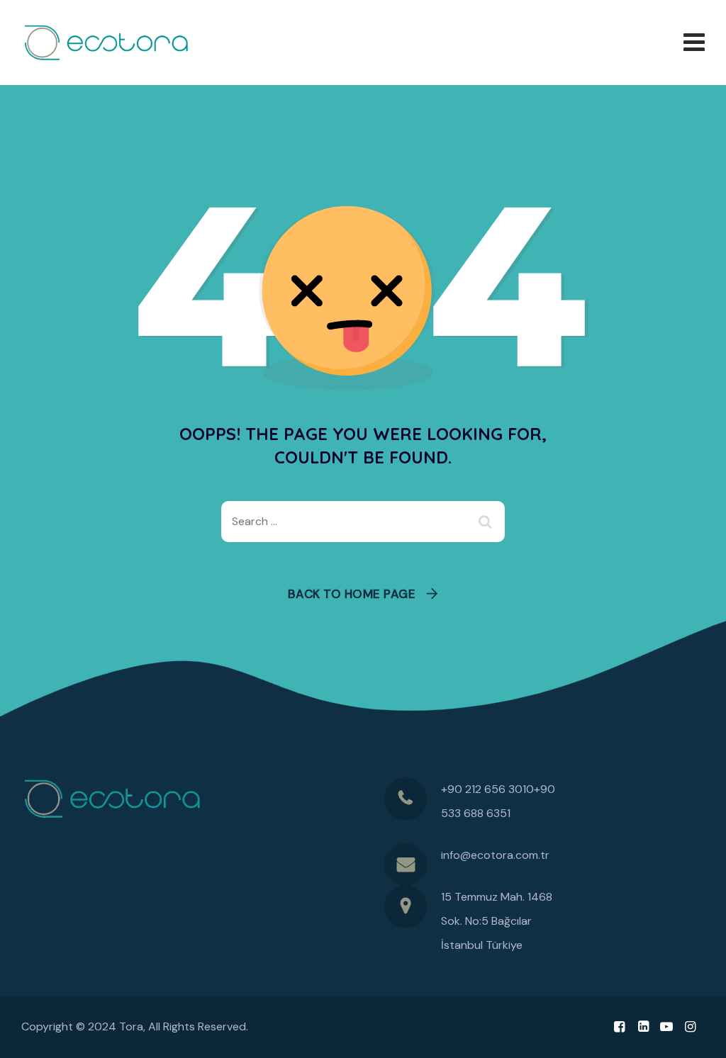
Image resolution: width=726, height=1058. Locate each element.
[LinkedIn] (643, 1027)
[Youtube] (667, 1027)
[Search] (487, 521)
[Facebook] (619, 1027)
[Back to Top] (696, 1035)
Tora (131, 1026)
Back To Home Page (352, 594)
